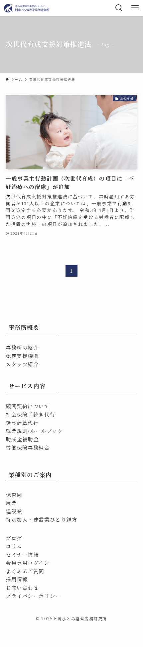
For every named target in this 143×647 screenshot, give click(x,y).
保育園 (14, 494)
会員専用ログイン (27, 562)
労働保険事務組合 (28, 447)
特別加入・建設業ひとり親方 (41, 519)
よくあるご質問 (25, 571)
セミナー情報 (22, 554)
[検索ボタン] (119, 8)
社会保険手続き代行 (30, 414)
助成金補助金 (22, 439)
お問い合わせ (22, 587)
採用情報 (17, 579)
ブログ (14, 538)
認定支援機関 (22, 355)
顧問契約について (28, 406)
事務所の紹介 (22, 347)
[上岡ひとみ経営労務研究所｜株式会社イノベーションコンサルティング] (27, 8)
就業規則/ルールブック (34, 430)
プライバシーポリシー (33, 595)
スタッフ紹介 (22, 364)
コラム (14, 546)
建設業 (14, 511)
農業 (11, 502)
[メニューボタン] (135, 8)
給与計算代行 (22, 422)
